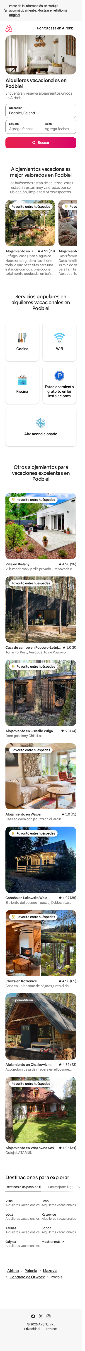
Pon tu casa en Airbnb (55, 28)
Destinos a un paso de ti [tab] (23, 1187)
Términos (51, 1329)
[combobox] (41, 113)
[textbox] (23, 129)
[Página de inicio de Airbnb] (8, 28)
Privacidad (32, 1329)
